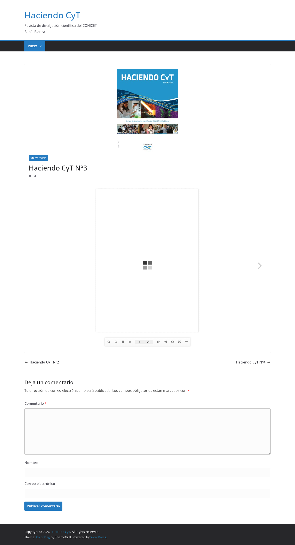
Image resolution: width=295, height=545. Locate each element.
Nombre (31, 462)
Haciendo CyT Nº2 (44, 362)
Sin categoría (38, 157)
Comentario (35, 403)
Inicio (32, 46)
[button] (39, 46)
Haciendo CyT (52, 15)
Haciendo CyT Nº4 (250, 362)
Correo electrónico (39, 483)
